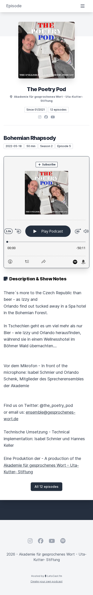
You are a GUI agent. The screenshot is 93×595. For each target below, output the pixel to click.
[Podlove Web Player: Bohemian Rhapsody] (46, 212)
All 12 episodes (46, 486)
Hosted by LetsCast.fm (46, 576)
